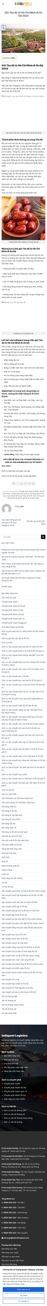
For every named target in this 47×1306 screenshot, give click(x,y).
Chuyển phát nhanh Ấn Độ (15, 1095)
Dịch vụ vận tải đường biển (15, 1110)
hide (13, 58)
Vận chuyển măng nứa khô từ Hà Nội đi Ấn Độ (21, 947)
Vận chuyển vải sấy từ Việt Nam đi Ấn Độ (19, 992)
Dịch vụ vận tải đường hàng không (18, 1118)
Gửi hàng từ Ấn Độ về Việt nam (14, 832)
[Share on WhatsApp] (13, 483)
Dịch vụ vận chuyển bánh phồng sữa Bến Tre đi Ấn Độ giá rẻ (22, 656)
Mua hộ (5, 861)
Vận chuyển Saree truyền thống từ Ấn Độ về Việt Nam (22, 973)
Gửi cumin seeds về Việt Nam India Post (18, 802)
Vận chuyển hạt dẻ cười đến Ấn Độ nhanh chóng (22, 919)
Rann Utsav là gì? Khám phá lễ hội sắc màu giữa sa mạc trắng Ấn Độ (23, 565)
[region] (23, 1286)
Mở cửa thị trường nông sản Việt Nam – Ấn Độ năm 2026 (23, 558)
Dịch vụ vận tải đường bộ (14, 1114)
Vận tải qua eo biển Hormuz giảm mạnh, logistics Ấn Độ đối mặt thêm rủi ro (23, 572)
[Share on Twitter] (21, 483)
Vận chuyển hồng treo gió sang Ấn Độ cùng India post (22, 928)
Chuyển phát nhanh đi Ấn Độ (29, 491)
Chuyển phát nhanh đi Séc (12, 610)
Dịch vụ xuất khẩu (9, 794)
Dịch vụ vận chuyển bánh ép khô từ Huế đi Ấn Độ (22, 647)
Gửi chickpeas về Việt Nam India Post (17, 798)
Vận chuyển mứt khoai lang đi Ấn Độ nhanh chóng (22, 964)
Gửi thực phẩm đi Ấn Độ (12, 845)
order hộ (5, 874)
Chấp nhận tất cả (23, 1289)
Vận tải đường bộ (9, 1000)
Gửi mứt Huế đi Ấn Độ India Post (15, 840)
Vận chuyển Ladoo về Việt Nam (15, 943)
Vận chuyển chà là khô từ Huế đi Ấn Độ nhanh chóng (23, 891)
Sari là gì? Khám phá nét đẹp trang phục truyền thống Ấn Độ (21, 579)
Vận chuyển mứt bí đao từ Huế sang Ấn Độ (19, 951)
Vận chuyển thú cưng (10, 979)
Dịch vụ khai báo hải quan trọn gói (16, 471)
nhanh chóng (7, 870)
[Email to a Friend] (25, 483)
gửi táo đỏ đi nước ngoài (31, 498)
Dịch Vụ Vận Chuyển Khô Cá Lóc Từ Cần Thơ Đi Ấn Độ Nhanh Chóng (23, 693)
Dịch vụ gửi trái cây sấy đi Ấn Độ (15, 638)
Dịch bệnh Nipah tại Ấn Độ (13, 627)
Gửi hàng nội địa (8, 823)
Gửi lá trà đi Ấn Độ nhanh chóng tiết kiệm (19, 476)
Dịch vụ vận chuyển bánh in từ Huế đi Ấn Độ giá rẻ (23, 651)
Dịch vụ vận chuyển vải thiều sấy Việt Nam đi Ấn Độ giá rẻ (23, 784)
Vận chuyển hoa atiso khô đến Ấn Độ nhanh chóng (22, 923)
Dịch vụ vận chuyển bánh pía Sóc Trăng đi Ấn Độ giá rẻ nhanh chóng (23, 663)
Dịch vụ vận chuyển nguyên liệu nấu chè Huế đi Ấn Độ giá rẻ (23, 736)
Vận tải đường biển (9, 996)
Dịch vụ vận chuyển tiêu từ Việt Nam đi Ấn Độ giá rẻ (23, 778)
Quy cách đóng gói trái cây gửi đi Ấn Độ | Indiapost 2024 (11, 522)
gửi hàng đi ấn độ (14, 496)
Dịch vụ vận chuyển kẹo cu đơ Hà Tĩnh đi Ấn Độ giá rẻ (23, 686)
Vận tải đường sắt (9, 1009)
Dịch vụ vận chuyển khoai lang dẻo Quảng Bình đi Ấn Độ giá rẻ (22, 700)
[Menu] (3, 3)
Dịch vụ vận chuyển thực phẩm (14, 774)
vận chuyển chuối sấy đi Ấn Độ (14, 906)
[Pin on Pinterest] (29, 483)
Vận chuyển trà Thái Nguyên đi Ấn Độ (17, 988)
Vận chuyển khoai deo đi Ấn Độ (15, 939)
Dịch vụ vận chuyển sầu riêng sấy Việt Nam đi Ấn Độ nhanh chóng (23, 761)
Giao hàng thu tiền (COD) (14, 1099)
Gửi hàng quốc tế (36, 493)
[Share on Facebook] (17, 483)
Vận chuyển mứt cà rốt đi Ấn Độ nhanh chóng (20, 956)
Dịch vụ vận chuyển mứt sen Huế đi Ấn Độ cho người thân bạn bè (21, 729)
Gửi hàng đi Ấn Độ (9, 811)
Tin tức (4, 882)
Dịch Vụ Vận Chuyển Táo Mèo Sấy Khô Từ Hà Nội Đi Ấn (23, 768)
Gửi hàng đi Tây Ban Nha (12, 815)
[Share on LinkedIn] (33, 483)
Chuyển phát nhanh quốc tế (20, 493)
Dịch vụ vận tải (8, 790)
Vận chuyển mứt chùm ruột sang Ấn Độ (18, 960)
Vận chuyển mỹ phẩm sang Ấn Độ (16, 968)
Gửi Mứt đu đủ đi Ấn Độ (11, 836)
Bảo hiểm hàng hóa (9, 593)
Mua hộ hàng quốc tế (10, 866)
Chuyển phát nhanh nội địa (13, 614)
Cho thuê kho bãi (9, 597)
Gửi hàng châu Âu (9, 807)
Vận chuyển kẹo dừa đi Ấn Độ (14, 934)
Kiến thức (6, 857)
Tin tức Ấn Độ (7, 887)
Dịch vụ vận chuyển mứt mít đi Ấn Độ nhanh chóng (23, 724)
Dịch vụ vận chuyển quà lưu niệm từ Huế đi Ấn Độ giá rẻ (22, 750)
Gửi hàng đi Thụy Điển (11, 819)
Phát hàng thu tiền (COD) (12, 878)
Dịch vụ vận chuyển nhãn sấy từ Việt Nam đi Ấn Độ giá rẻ (23, 743)
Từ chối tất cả (23, 1301)
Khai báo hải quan (9, 853)
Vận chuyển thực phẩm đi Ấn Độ (15, 984)
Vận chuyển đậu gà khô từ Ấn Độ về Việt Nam (21, 911)
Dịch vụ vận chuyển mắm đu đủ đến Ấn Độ (19, 705)
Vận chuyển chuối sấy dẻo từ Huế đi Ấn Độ (19, 902)
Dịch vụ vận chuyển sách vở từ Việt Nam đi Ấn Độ (22, 756)
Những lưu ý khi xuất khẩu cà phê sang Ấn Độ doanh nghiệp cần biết (23, 551)
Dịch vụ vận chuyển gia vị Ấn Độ (15, 676)
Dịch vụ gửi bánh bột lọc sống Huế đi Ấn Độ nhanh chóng (23, 632)
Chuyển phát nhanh (10, 602)
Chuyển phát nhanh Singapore (14, 623)
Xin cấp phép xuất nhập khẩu (16, 1067)
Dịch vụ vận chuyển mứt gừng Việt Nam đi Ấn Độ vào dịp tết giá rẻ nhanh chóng (22, 718)
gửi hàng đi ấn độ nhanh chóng (31, 496)
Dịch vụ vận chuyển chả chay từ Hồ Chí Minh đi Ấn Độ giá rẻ (23, 670)
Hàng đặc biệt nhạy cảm (12, 849)
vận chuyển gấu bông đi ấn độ (14, 915)
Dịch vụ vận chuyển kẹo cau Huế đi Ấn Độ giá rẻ (22, 680)
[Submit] (43, 537)
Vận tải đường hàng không (13, 1005)
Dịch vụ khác (7, 642)
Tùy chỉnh (23, 1295)
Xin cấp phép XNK (9, 1013)
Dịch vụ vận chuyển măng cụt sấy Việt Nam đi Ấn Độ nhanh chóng (22, 711)
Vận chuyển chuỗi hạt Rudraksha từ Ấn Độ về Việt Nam (22, 896)
